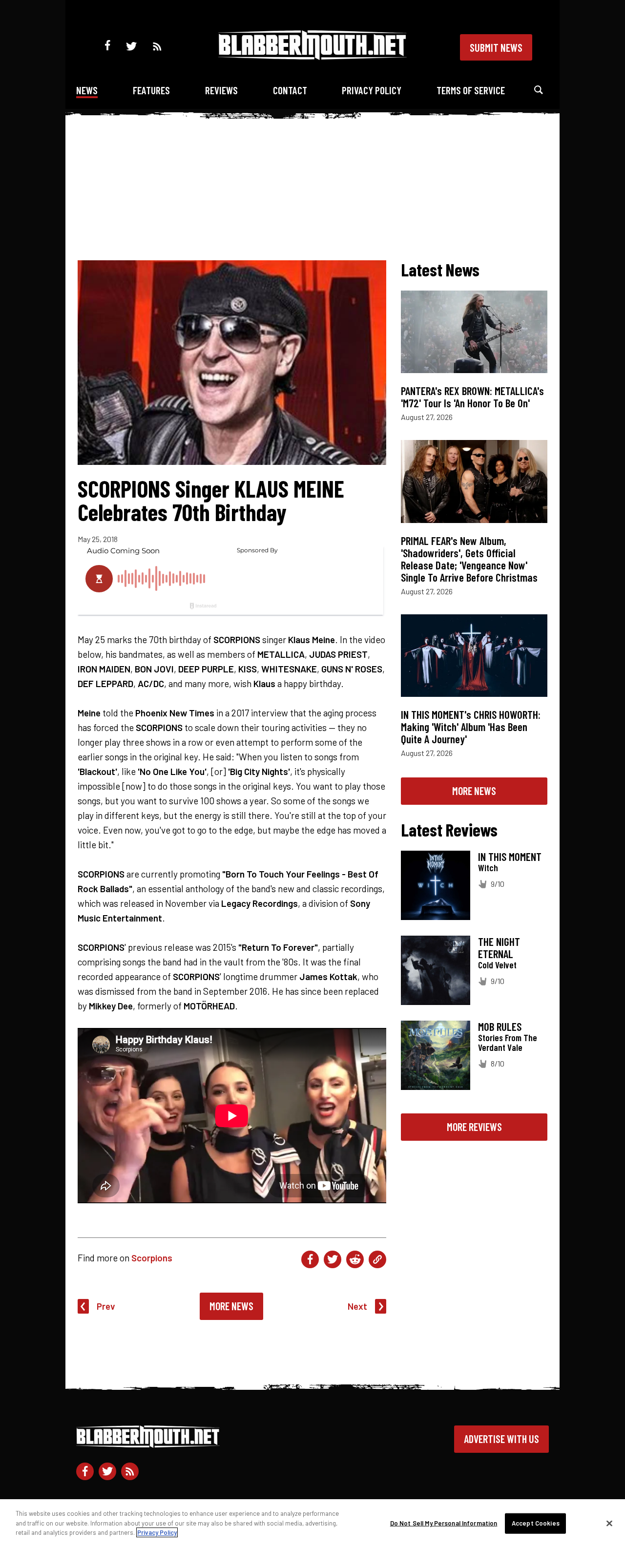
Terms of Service (471, 90)
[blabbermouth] (312, 56)
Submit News (496, 47)
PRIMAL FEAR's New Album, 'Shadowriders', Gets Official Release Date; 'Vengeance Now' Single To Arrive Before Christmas (469, 559)
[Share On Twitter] (332, 1259)
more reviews (474, 1126)
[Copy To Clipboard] (377, 1259)
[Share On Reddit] (355, 1259)
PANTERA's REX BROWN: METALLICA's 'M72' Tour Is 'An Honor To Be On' (472, 397)
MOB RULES (499, 1026)
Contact (290, 90)
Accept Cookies (536, 1523)
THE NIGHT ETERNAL (499, 948)
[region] (312, 1524)
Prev (106, 1306)
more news (474, 790)
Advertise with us (501, 1438)
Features (151, 90)
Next (357, 1306)
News (87, 90)
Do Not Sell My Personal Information (444, 1523)
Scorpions (151, 1257)
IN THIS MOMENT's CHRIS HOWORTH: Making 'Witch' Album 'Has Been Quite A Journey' (471, 727)
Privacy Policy (371, 90)
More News (231, 1305)
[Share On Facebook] (310, 1259)
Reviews (221, 90)
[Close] (609, 1523)
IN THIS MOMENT (510, 856)
